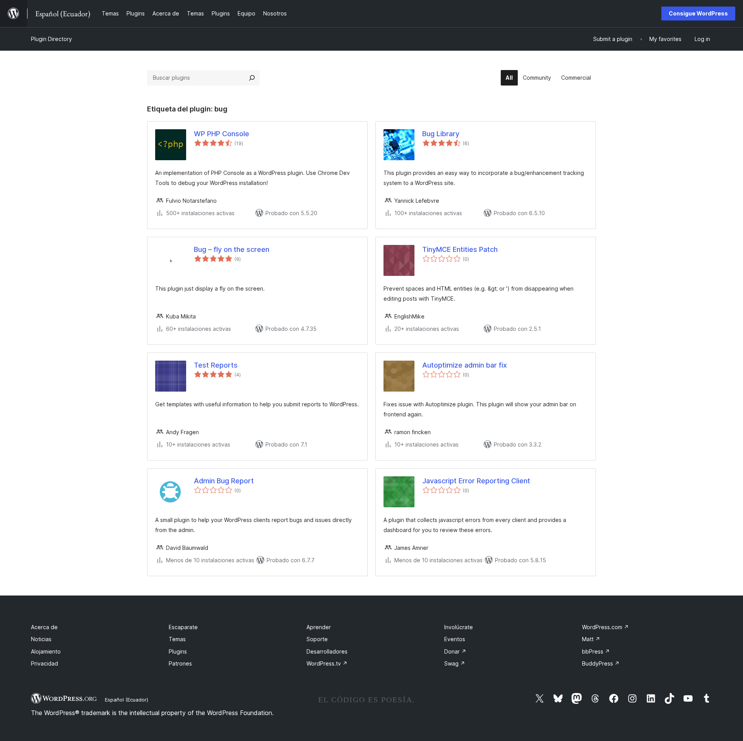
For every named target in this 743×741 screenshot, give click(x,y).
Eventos (454, 639)
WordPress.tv (327, 663)
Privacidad (44, 663)
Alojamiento (46, 651)
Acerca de (44, 627)
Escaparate (183, 627)
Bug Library (440, 134)
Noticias (41, 639)
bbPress (596, 651)
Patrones (180, 663)
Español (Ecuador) (126, 700)
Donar (455, 651)
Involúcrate (458, 627)
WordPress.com (605, 627)
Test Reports (216, 365)
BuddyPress (601, 663)
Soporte (317, 639)
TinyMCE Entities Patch (460, 249)
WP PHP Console (221, 134)
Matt (591, 639)
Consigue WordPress (698, 13)
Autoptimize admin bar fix (464, 365)
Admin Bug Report (224, 481)
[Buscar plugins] (252, 78)
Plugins (178, 651)
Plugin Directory (51, 39)
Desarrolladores (327, 651)
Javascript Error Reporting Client (476, 481)
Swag (454, 663)
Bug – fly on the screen (231, 249)
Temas (177, 639)
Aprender (318, 627)
